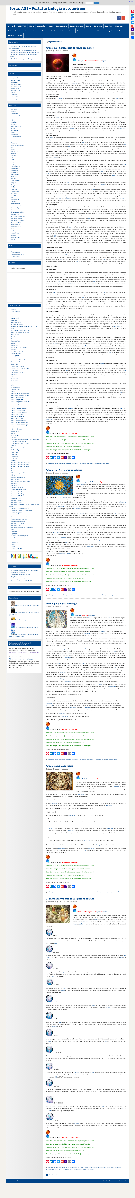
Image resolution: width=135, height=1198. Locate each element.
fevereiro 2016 (15, 80)
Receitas (54, 31)
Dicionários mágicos (17, 351)
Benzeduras (14, 130)
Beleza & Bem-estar (76, 26)
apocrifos (14, 122)
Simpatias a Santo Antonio (19, 490)
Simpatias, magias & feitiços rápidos (57, 450)
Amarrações (41, 26)
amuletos (14, 118)
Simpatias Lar (15, 515)
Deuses (88, 26)
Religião (62, 31)
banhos (54, 976)
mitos (114, 651)
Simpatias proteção (17, 218)
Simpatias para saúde (17, 523)
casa (60, 198)
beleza (72, 129)
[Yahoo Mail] (133, 30)
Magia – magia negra (17, 416)
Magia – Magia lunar (17, 414)
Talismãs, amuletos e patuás (19, 536)
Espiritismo (14, 370)
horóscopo (122, 198)
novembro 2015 (16, 86)
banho (56, 943)
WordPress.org (15, 256)
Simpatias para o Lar (77, 446)
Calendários (14, 345)
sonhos (76, 1123)
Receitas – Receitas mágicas (20, 467)
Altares (31, 26)
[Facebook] (133, 19)
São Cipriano (15, 199)
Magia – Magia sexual (17, 418)
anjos (12, 120)
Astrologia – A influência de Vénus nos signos (70, 47)
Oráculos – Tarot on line (18, 448)
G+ (17, 1181)
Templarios (14, 538)
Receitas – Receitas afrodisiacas (21, 462)
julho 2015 (14, 95)
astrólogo (64, 497)
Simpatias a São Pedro (18, 496)
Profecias (14, 458)
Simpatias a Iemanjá (17, 487)
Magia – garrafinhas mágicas (20, 393)
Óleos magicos (15, 180)
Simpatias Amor (51, 436)
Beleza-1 (13, 328)
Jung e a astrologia (99, 759)
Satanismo (14, 483)
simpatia (102, 184)
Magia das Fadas (75, 450)
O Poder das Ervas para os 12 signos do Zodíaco (70, 898)
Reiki (12, 469)
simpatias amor (15, 204)
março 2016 (14, 78)
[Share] (133, 37)
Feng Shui (108, 26)
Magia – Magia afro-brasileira (20, 395)
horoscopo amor (66, 463)
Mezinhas (18, 31)
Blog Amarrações (16, 577)
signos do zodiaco (99, 463)
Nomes (27, 31)
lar (125, 370)
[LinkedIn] (133, 15)
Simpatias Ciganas (16, 208)
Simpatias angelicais (87, 443)
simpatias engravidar (17, 212)
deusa (110, 196)
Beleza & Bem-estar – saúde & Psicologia (24, 326)
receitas (13, 195)
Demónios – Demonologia (19, 347)
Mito (68, 553)
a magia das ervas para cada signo (58, 1167)
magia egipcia (15, 168)
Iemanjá (13, 153)
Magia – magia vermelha (18, 420)
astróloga (62, 679)
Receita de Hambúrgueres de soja (21, 59)
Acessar (13, 250)
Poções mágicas (86, 450)
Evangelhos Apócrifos (18, 372)
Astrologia (80, 61)
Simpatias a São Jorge (18, 494)
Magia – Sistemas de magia (19, 425)
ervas (67, 901)
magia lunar (14, 172)
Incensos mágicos (74, 443)
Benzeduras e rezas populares (20, 330)
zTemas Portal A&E (16, 548)
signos (104, 61)
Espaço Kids (14, 364)
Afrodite (13, 111)
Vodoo (13, 544)
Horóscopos (66, 433)
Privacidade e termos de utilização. (21, 659)
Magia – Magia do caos (18, 406)
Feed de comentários (17, 254)
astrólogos (71, 815)
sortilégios (14, 231)
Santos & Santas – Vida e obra (20, 481)
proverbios (14, 193)
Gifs (12, 147)
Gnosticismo (15, 379)
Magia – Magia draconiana (19, 408)
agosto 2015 (14, 92)
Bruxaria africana (16, 341)
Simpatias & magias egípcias (55, 440)
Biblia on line (15, 335)
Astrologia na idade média (59, 765)
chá (121, 957)
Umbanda (11, 35)
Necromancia (15, 431)
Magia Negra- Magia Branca (19, 579)
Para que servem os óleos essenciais (22, 185)
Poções (13, 187)
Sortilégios (14, 531)
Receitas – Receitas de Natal (20, 464)
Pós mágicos (15, 191)
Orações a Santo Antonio (18, 441)
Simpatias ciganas (82, 436)
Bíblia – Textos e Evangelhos (20, 333)
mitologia (85, 649)
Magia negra (15, 174)
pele (48, 957)
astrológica (122, 129)
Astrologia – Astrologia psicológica (64, 469)
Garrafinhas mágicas (17, 145)
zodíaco (48, 110)
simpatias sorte (15, 224)
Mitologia (14, 178)
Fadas (12, 141)
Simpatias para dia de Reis (19, 517)
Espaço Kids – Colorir (17, 366)
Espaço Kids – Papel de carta (20, 368)
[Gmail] (133, 26)
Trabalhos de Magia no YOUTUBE (21, 581)
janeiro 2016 (14, 82)
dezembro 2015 (15, 84)
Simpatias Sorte (16, 525)
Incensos (13, 155)
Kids (12, 158)
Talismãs (13, 235)
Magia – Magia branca (18, 397)
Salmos (79, 31)
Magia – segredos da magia (19, 423)
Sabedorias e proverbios (18, 473)
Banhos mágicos (61, 26)
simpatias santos (16, 222)
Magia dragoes (15, 166)
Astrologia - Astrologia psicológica (64, 595)
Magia (10, 31)
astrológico (122, 502)
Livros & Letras (15, 387)
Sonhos (119, 31)
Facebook (10, 1181)
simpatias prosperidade (18, 216)
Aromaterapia (15, 318)
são (101, 85)
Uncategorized (15, 237)
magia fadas (14, 170)
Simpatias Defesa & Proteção (20, 508)
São (117, 98)
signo (60, 98)
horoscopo (57, 463)
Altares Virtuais (15, 312)
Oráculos (45, 31)
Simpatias (110, 31)
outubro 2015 (15, 88)
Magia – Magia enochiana (19, 412)
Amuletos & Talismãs (83, 440)
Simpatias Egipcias (16, 513)
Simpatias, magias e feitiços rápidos (22, 527)
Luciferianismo (15, 389)
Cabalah (13, 343)
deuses (78, 509)
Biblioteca (14, 337)
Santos (88, 31)
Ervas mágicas (75, 1137)
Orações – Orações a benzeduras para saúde (25, 439)
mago (124, 955)
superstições (15, 233)
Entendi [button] (96, 2)
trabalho (69, 198)
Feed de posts (15, 252)
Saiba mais (89, 2)
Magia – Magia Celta (17, 400)
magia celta (14, 164)
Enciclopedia (15, 356)
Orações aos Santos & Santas (20, 443)
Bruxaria (13, 339)
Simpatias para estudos (18, 521)
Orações (35, 31)
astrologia (65, 50)
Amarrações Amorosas (18, 572)
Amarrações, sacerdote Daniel (20, 575)
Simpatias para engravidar (54, 446)
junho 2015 (14, 97)
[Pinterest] (133, 11)
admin (57, 50)
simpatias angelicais (17, 206)
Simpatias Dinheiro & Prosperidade (57, 443)
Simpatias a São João (17, 492)
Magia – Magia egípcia (18, 410)
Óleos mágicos (15, 435)
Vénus (107, 463)
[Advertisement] (24, 287)
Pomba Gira (14, 452)
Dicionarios (14, 134)
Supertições (14, 534)
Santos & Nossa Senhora (18, 477)
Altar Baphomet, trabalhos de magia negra (24, 570)
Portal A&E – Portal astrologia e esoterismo (47, 8)
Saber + (71, 31)
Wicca (20, 35)
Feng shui (14, 143)
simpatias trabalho (16, 227)
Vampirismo (14, 542)
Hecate (13, 149)
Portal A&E (14, 189)
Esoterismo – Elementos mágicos (21, 360)
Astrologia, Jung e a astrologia (62, 603)
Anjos (51, 26)
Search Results (98, 31)
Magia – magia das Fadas (19, 404)
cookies (13, 132)
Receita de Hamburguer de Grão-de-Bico (24, 50)
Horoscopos (119, 26)
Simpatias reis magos (17, 220)
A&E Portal (11, 26)
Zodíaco (78, 532)
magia (13, 162)
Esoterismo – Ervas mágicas (19, 362)
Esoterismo (98, 26)
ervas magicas (84, 1167)
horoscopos (89, 463)
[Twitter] (133, 22)
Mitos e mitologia (16, 429)
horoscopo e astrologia (79, 463)
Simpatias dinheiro (16, 210)
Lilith (12, 160)
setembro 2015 (15, 90)
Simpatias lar (15, 214)
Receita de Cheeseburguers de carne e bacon (25, 52)
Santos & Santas (16, 479)
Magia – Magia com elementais (20, 402)
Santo (50, 828)
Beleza (13, 128)
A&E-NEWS (22, 26)
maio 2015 (14, 99)
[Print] (133, 33)
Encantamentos (71, 436)
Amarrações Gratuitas (17, 116)
